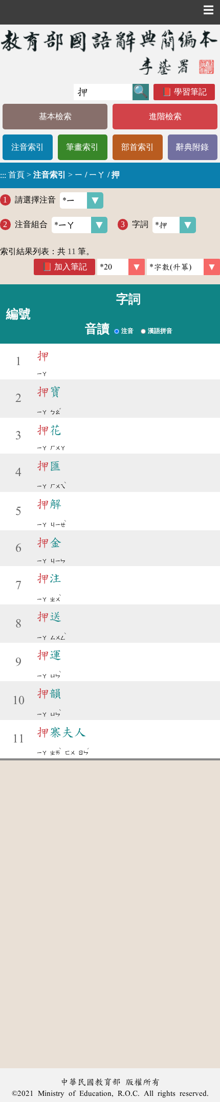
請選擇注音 (35, 199)
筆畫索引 (82, 147)
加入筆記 (70, 266)
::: (3, 175)
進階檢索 (165, 116)
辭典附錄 (192, 147)
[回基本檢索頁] (110, 52)
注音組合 (31, 224)
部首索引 (137, 147)
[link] (183, 267)
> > (60, 174)
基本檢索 (55, 116)
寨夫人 (61, 732)
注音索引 (27, 147)
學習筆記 (190, 91)
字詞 (140, 224)
